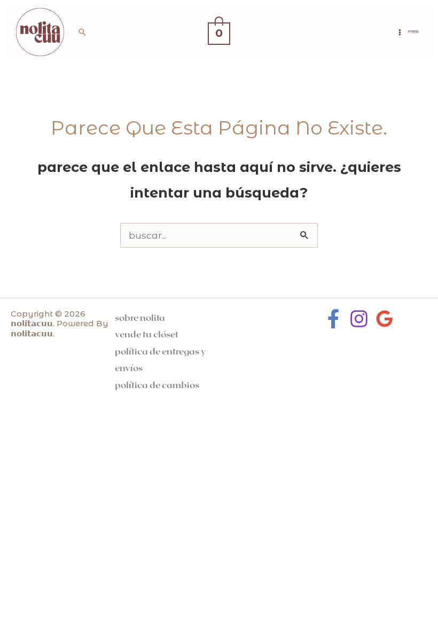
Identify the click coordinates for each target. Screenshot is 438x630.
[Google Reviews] (384, 318)
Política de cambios (157, 384)
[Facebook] (333, 318)
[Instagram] (359, 318)
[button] (82, 32)
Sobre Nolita (140, 317)
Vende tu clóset (146, 333)
